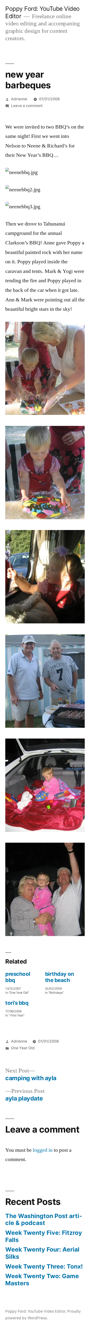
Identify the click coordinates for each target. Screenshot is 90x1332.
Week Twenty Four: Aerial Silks (42, 1253)
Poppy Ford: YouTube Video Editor (35, 1311)
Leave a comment (27, 105)
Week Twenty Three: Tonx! (44, 1266)
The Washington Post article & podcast (43, 1219)
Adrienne (19, 99)
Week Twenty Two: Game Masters (42, 1279)
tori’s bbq (17, 1003)
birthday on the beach (59, 977)
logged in (43, 1150)
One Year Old (23, 1048)
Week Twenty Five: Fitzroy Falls (43, 1236)
